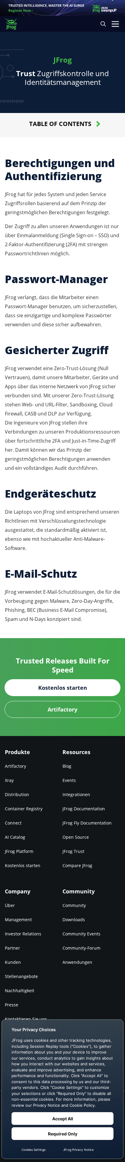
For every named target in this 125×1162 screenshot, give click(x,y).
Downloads (73, 919)
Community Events (81, 934)
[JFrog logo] (14, 24)
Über (10, 905)
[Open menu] (115, 24)
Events (69, 780)
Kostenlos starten (22, 865)
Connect (13, 823)
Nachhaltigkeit (19, 990)
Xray (9, 780)
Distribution (17, 794)
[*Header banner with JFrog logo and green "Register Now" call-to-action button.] (62, 8)
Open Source (75, 837)
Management (18, 919)
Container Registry (23, 809)
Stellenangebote (21, 976)
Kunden (13, 962)
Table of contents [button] (60, 124)
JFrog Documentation (83, 809)
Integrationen (76, 794)
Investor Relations (23, 934)
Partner (12, 948)
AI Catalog (15, 837)
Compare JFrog (77, 865)
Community (74, 905)
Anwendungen (77, 962)
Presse (11, 1005)
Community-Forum (81, 948)
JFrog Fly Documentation (87, 823)
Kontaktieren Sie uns (26, 1019)
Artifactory (15, 766)
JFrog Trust (73, 851)
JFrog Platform (19, 851)
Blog (66, 766)
